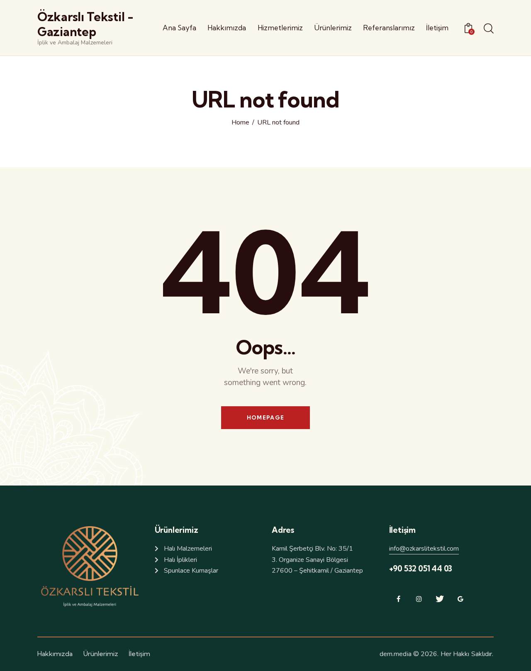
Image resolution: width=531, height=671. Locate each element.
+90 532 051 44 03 (421, 568)
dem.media (396, 654)
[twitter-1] (440, 599)
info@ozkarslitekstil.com (424, 548)
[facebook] (398, 599)
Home (240, 123)
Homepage (265, 417)
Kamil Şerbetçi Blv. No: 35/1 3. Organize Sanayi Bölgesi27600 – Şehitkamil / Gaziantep (317, 559)
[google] (460, 599)
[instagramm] (419, 599)
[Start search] (488, 29)
